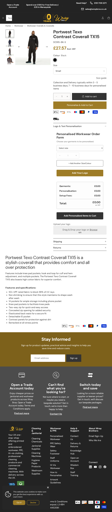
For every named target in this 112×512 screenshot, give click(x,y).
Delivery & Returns (75, 445)
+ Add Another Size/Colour (80, 163)
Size (55, 65)
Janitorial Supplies (36, 447)
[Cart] (109, 18)
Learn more (18, 497)
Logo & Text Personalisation (67, 126)
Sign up (73, 358)
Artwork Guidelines (55, 481)
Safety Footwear (55, 452)
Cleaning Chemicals (37, 440)
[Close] (48, 487)
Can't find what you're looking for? (55, 388)
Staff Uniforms (54, 459)
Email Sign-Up (96, 436)
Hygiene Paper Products (36, 463)
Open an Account (74, 459)
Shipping (57, 241)
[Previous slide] (18, 47)
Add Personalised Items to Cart (80, 216)
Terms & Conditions (57, 501)
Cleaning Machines (36, 455)
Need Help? (81, 3)
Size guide (101, 78)
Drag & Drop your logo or (80, 229)
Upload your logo (61, 224)
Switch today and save (90, 386)
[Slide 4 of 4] (10, 61)
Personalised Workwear (56, 438)
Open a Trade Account (13, 6)
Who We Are (95, 440)
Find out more (21, 413)
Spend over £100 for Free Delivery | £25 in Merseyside (42, 6)
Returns (57, 247)
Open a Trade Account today (22, 386)
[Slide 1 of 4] (10, 34)
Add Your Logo (80, 173)
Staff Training (74, 474)
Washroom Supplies (37, 472)
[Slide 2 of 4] (10, 43)
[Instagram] (100, 467)
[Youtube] (95, 467)
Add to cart (91, 96)
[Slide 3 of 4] (10, 52)
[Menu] (3, 18)
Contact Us (56, 413)
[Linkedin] (90, 467)
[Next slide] (48, 47)
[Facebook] (105, 467)
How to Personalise (56, 474)
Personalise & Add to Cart (80, 105)
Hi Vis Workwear (55, 467)
